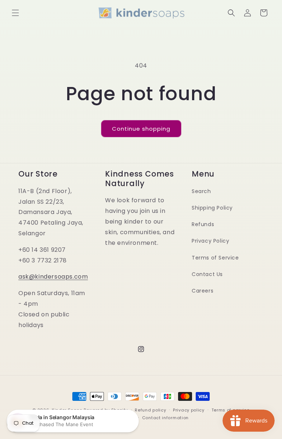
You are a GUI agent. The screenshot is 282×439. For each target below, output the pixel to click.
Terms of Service (215, 257)
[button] (15, 13)
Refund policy (150, 410)
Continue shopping (141, 129)
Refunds (203, 224)
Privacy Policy (210, 240)
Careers (202, 290)
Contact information (165, 418)
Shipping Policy (212, 207)
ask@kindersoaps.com (53, 276)
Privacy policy (189, 410)
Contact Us (207, 274)
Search (201, 191)
